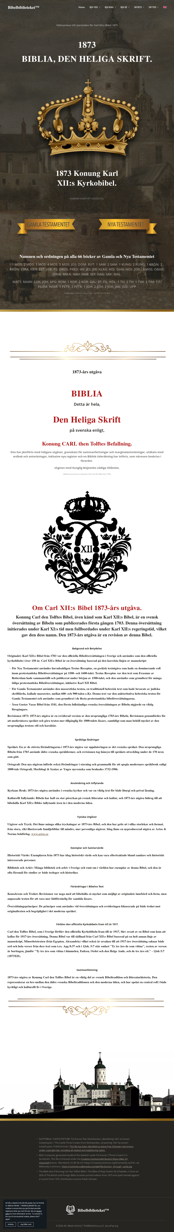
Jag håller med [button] (25, 1224)
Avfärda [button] (11, 1224)
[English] (165, 7)
